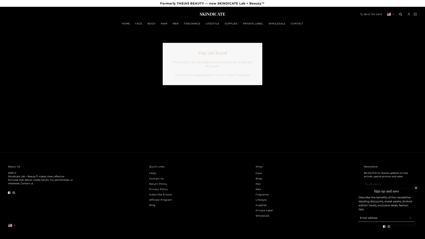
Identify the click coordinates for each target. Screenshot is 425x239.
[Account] (409, 14)
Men (258, 189)
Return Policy (158, 183)
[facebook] (384, 226)
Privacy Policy (158, 189)
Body (259, 178)
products (244, 75)
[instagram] (388, 226)
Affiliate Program (160, 199)
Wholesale (262, 215)
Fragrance (262, 194)
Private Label (264, 210)
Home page (203, 75)
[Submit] (410, 218)
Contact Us (156, 178)
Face (259, 173)
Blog (152, 205)
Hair (258, 183)
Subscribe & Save (160, 194)
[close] (416, 188)
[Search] (400, 14)
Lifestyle (261, 199)
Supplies (261, 205)
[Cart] (415, 14)
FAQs (152, 173)
